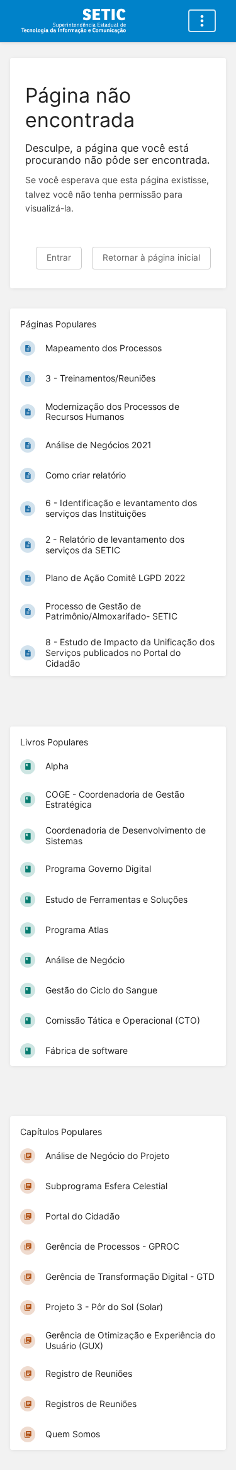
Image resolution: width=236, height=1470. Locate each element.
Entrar (59, 257)
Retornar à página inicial (151, 257)
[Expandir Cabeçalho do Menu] (202, 20)
